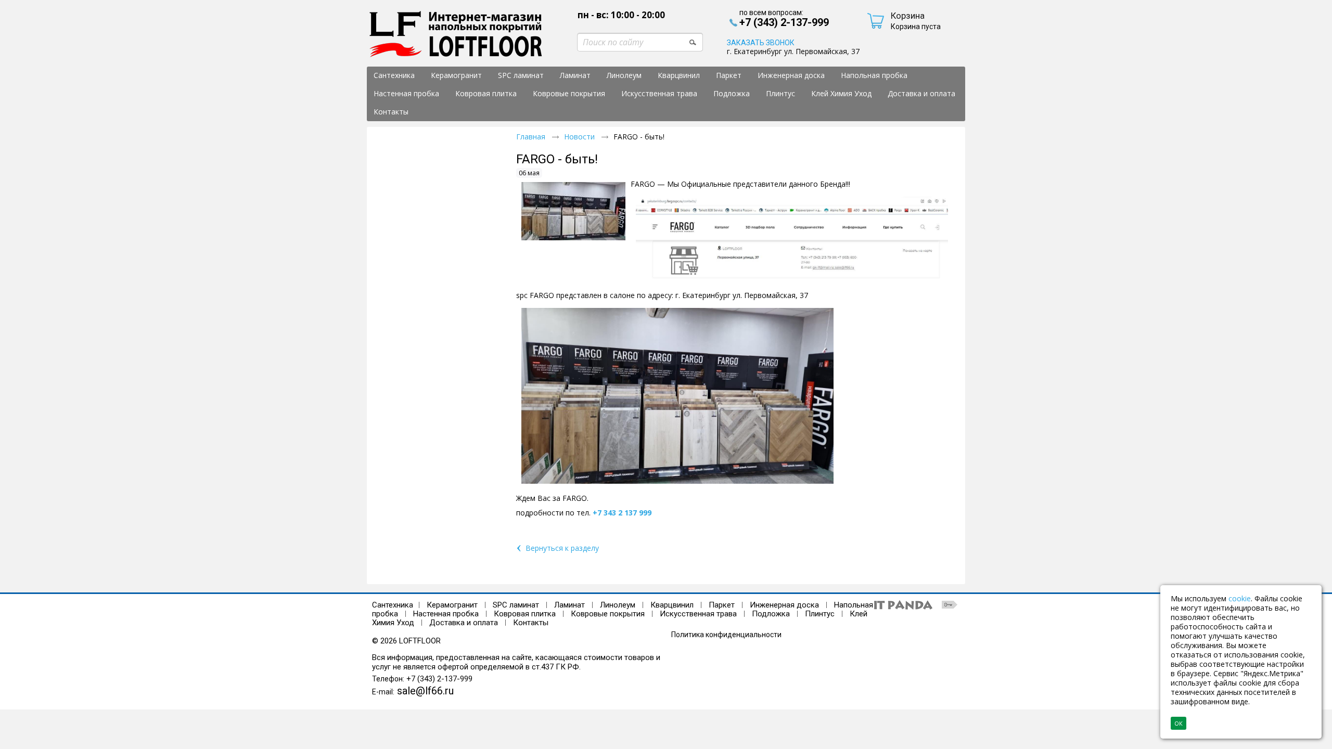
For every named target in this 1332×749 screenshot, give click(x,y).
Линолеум (617, 605)
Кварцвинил (672, 605)
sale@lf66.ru (425, 691)
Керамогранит (452, 605)
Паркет (722, 605)
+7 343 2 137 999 (622, 513)
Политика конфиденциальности (726, 634)
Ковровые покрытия (608, 613)
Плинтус (820, 613)
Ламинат (569, 605)
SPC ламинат (516, 605)
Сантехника (392, 605)
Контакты (530, 622)
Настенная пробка (446, 613)
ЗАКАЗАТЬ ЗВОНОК (761, 42)
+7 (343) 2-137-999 (439, 678)
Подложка (771, 613)
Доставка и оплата (463, 622)
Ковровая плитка (525, 613)
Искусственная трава (699, 613)
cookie (1239, 598)
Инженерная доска (784, 605)
